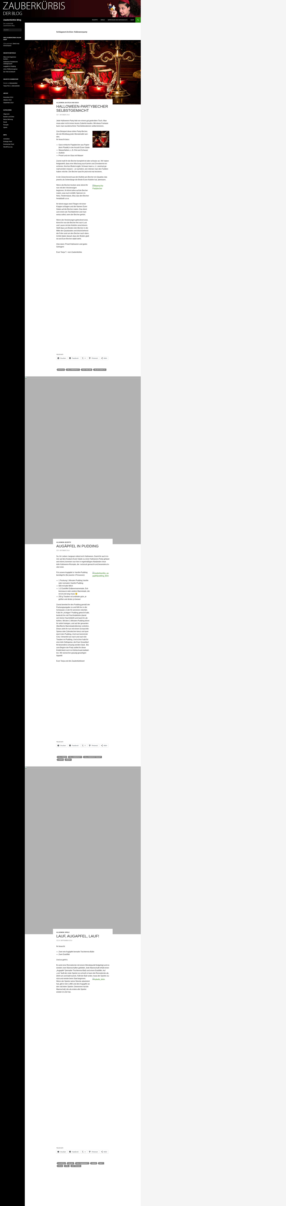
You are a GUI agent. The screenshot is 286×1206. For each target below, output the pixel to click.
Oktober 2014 (7, 100)
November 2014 (8, 97)
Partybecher (86, 369)
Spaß (60, 1166)
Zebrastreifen (13, 83)
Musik (5, 122)
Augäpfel (61, 1163)
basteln (61, 369)
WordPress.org (7, 147)
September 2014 (8, 102)
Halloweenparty (73, 369)
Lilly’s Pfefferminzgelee (10, 69)
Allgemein (60, 102)
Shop (132, 20)
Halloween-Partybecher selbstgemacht (82, 108)
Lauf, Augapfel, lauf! (77, 936)
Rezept (68, 759)
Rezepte (95, 20)
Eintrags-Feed (7, 141)
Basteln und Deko (72, 102)
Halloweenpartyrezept (92, 757)
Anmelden (6, 139)
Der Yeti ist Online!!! (9, 72)
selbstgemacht (100, 369)
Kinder (60, 759)
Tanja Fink (6, 86)
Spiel (67, 1166)
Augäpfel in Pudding (77, 546)
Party (101, 1163)
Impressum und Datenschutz (117, 20)
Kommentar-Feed (8, 144)
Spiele (103, 20)
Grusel (70, 1163)
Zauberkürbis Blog (12, 20)
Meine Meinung (8, 119)
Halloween (62, 757)
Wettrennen (76, 1166)
